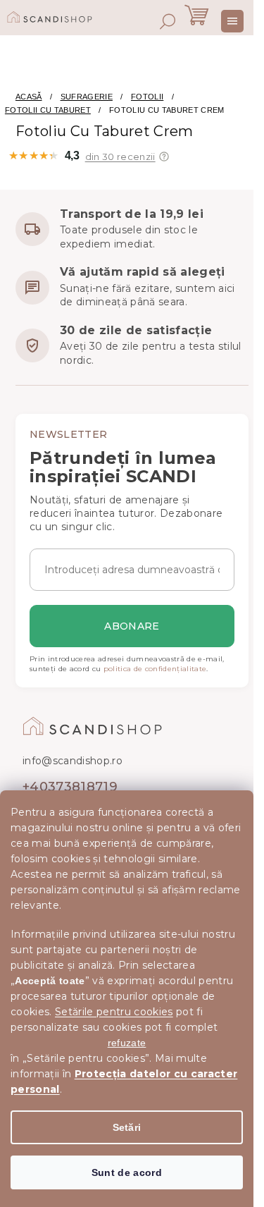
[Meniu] (232, 21)
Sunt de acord (127, 1172)
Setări (127, 1127)
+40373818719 (70, 787)
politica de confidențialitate (155, 668)
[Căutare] (167, 21)
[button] (164, 156)
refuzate (127, 1043)
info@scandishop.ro (72, 760)
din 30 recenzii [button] (120, 156)
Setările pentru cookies (114, 1011)
